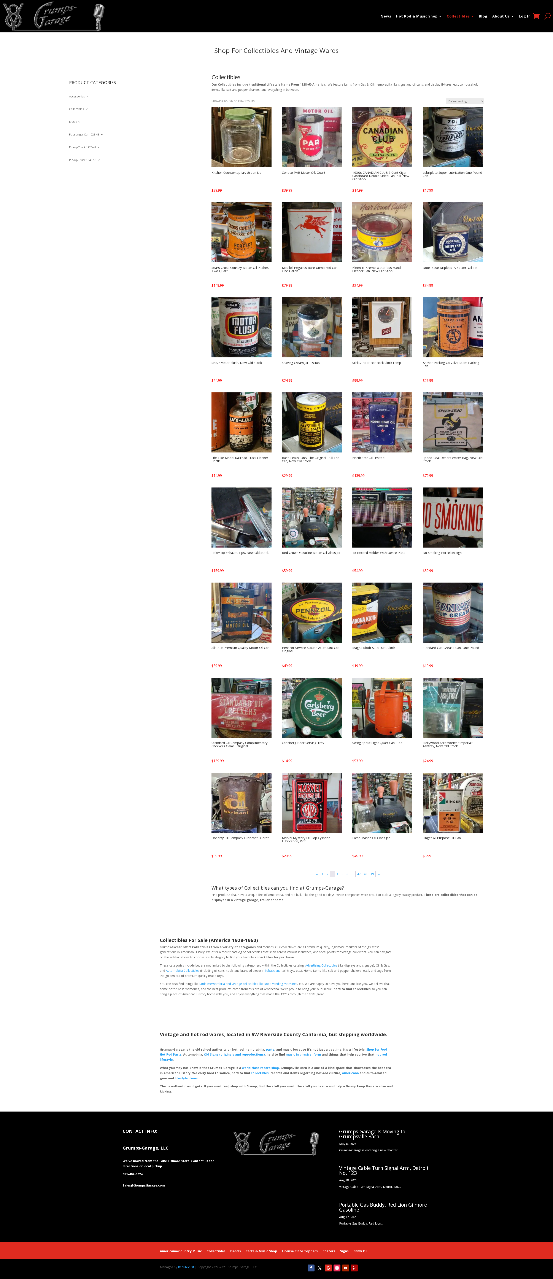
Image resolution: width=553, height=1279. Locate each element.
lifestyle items (186, 1078)
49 (372, 874)
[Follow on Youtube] (345, 1268)
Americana (350, 1073)
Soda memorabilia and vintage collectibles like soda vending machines (248, 984)
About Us (501, 16)
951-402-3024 (133, 1174)
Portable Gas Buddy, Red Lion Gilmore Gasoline (383, 1207)
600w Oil (360, 1251)
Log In (525, 16)
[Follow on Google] (328, 1268)
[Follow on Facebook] (311, 1268)
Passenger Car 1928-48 (84, 134)
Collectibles (458, 16)
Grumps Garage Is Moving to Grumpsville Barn (372, 1134)
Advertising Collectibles (321, 965)
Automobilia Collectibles (182, 970)
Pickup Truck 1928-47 (82, 147)
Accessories (77, 96)
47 (359, 874)
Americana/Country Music (181, 1251)
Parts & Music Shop (261, 1251)
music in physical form (303, 1054)
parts (270, 1049)
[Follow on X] (319, 1268)
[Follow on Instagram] (337, 1268)
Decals (235, 1251)
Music (73, 122)
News (386, 16)
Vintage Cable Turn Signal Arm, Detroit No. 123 (384, 1170)
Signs (344, 1251)
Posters (329, 1251)
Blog (483, 16)
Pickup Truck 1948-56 (82, 160)
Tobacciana (272, 970)
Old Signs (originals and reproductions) (234, 1054)
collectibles (260, 1073)
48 (365, 874)
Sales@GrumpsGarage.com (144, 1185)
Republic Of (186, 1267)
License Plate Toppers (300, 1251)
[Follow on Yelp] (354, 1268)
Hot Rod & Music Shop (417, 16)
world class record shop (260, 1068)
